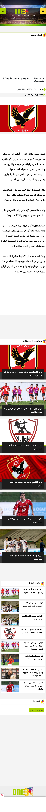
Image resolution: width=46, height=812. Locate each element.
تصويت (40, 710)
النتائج (32, 710)
